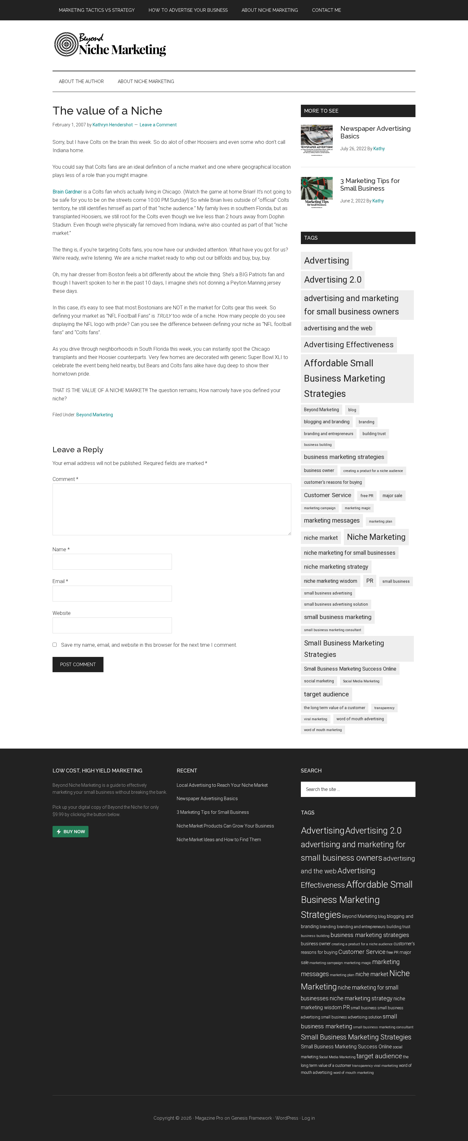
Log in (308, 1118)
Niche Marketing (376, 537)
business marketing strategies (344, 457)
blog (352, 410)
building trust (374, 434)
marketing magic (358, 508)
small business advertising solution (336, 604)
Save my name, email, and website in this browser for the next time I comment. (149, 645)
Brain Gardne (67, 192)
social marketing (319, 681)
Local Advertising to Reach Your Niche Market (222, 785)
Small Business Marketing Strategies (344, 649)
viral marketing (315, 719)
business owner (319, 470)
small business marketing (338, 617)
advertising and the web (338, 328)
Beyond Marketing (94, 414)
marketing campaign (320, 508)
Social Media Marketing (361, 681)
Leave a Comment (158, 124)
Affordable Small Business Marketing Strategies (344, 378)
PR (369, 581)
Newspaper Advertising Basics (207, 798)
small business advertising (328, 593)
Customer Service (327, 495)
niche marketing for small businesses (349, 553)
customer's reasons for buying (333, 482)
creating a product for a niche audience (373, 471)
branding (366, 422)
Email (60, 581)
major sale (392, 495)
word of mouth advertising (360, 719)
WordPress (286, 1118)
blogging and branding (327, 422)
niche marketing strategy (336, 566)
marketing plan (380, 521)
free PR (366, 496)
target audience (326, 694)
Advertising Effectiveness (349, 344)
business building (318, 445)
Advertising (326, 260)
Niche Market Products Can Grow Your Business (225, 825)
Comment (65, 479)
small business (396, 581)
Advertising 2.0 (332, 280)
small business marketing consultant (332, 630)
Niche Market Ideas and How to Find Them (219, 839)
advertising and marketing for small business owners (351, 304)
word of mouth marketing (323, 730)
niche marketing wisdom (330, 581)
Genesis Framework (251, 1118)
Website (62, 613)
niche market (321, 537)
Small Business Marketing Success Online (350, 669)
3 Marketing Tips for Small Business (370, 184)
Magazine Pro (209, 1118)
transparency (384, 708)
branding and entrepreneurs (328, 434)
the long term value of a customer (334, 708)
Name (61, 549)
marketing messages (332, 520)
